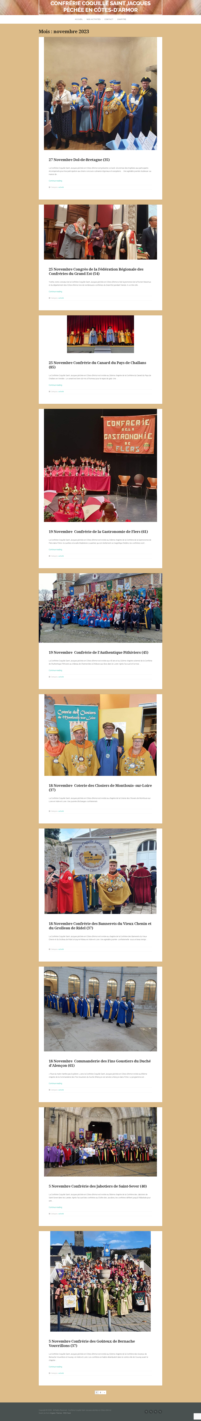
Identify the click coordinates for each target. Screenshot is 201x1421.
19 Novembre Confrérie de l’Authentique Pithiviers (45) (98, 652)
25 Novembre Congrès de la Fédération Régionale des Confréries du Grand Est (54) (96, 271)
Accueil (79, 19)
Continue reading (55, 181)
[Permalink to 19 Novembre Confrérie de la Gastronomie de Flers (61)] (100, 465)
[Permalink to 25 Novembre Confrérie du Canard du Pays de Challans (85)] (100, 334)
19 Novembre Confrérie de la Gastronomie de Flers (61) (98, 531)
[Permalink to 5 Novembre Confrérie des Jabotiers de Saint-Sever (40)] (100, 1142)
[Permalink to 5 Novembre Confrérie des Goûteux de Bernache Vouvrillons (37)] (100, 1281)
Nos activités (94, 19)
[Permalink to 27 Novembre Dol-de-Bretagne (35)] (100, 93)
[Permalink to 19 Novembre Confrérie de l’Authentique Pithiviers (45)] (100, 608)
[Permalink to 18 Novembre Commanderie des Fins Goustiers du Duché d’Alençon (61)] (100, 1009)
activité (61, 187)
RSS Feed (67, 1413)
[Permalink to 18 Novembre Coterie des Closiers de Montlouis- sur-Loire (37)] (100, 735)
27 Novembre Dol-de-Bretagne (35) (79, 160)
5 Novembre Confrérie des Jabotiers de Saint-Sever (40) (98, 1186)
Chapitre (121, 19)
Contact (108, 19)
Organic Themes (56, 1413)
